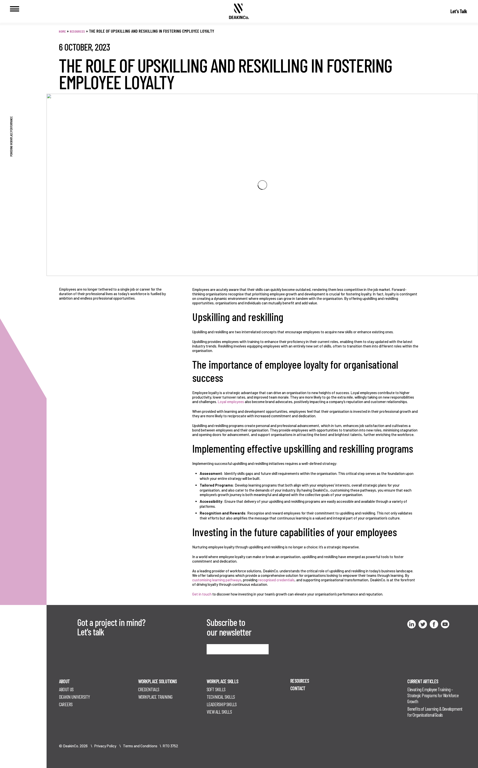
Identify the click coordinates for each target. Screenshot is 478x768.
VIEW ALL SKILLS (219, 712)
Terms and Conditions (140, 746)
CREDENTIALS (148, 689)
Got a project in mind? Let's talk (111, 626)
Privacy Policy (105, 746)
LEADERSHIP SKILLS (222, 704)
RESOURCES (299, 681)
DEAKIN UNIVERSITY (74, 697)
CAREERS (65, 704)
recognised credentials (276, 580)
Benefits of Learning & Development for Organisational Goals (434, 712)
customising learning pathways (216, 580)
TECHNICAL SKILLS (221, 697)
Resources (77, 31)
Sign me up (218, 649)
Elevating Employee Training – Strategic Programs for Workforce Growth (432, 695)
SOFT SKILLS (216, 689)
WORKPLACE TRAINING (155, 697)
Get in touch (202, 594)
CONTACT (297, 688)
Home (62, 31)
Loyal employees (231, 401)
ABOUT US (66, 689)
